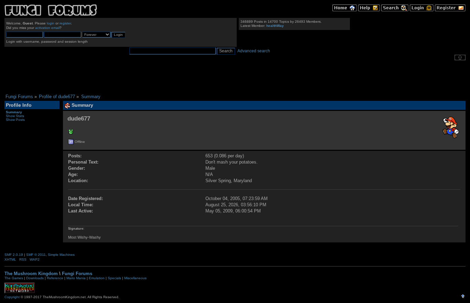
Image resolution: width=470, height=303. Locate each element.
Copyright (12, 297)
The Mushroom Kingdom (31, 273)
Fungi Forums (77, 273)
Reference (55, 278)
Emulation (97, 278)
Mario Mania (76, 278)
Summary (14, 112)
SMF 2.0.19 (13, 255)
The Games (13, 278)
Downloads (35, 278)
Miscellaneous (135, 278)
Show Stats (15, 116)
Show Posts (15, 120)
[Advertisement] (235, 77)
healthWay (275, 26)
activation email (47, 28)
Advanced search (253, 51)
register (65, 23)
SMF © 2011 (36, 255)
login (50, 23)
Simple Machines (61, 255)
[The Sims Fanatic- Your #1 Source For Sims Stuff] (71, 132)
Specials (114, 278)
